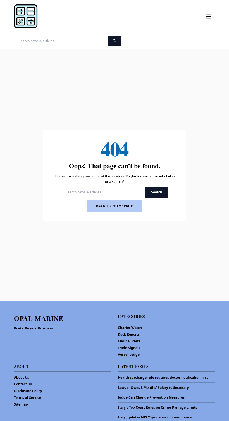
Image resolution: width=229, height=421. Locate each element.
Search (156, 192)
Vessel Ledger (129, 354)
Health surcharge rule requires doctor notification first (163, 377)
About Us (21, 377)
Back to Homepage (114, 206)
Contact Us (23, 384)
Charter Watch (130, 327)
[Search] (114, 41)
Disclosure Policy (28, 391)
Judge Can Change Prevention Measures (151, 397)
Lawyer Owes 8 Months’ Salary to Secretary (153, 387)
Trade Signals (129, 347)
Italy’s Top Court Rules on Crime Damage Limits (157, 407)
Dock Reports (129, 334)
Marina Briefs (129, 341)
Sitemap (21, 404)
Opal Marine (38, 318)
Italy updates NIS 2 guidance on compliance (155, 417)
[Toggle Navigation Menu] (208, 16)
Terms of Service (27, 397)
